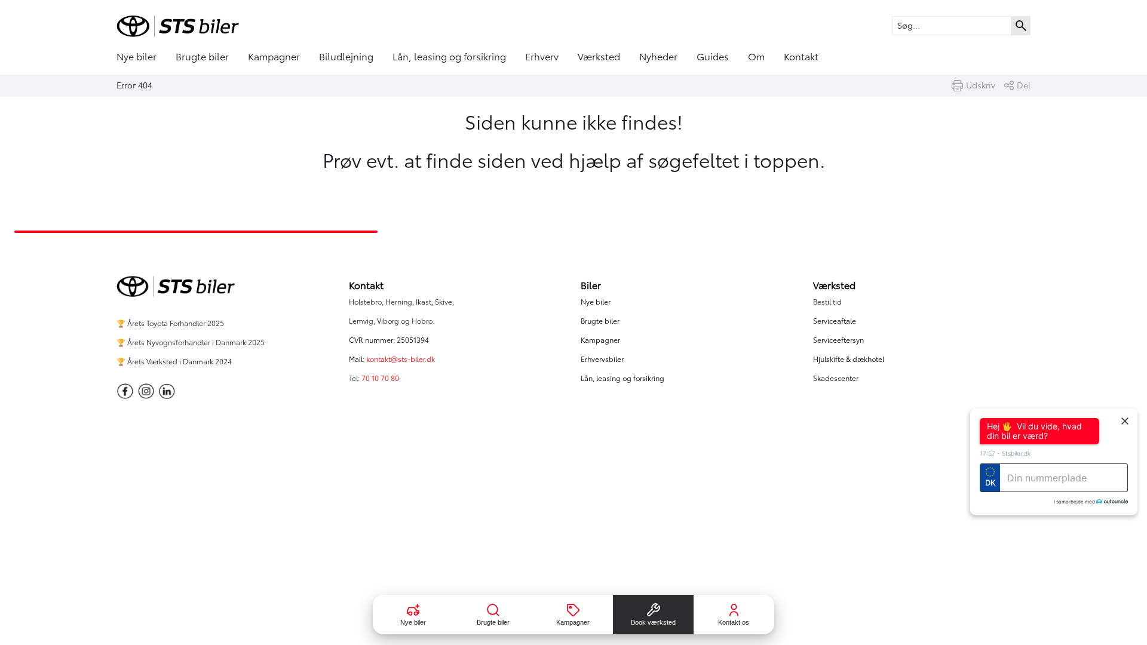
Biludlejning (346, 57)
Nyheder (658, 57)
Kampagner (274, 57)
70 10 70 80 (381, 378)
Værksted (599, 57)
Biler (591, 285)
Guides (713, 57)
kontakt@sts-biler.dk (400, 359)
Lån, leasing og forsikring (449, 57)
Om (756, 57)
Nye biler (136, 57)
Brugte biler (202, 57)
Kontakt (801, 57)
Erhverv (542, 57)
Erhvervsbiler (602, 359)
